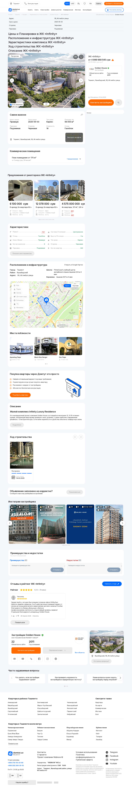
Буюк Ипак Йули (13, 733)
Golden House (119, 14)
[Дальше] (81, 437)
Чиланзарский (72, 702)
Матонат (99, 730)
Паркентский (71, 711)
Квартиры (99, 702)
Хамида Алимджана (15, 736)
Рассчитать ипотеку (115, 10)
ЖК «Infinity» (48, 175)
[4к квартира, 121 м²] (72, 209)
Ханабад (99, 739)
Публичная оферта (84, 760)
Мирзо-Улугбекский (44, 705)
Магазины (19, 307)
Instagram (113, 760)
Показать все (20, 622)
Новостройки (45, 10)
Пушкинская (12, 730)
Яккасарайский (72, 705)
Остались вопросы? (101, 661)
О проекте (41, 755)
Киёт (98, 733)
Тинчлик (40, 736)
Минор (69, 739)
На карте (98, 705)
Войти (99, 3)
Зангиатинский (42, 714)
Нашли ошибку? (22, 782)
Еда (17, 285)
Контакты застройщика (101, 102)
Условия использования (86, 752)
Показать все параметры (22, 253)
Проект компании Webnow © (50, 757)
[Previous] (75, 437)
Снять (36, 10)
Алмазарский (12, 702)
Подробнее (17, 425)
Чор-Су (39, 733)
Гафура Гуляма (42, 739)
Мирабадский (13, 705)
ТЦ (17, 304)
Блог (97, 714)
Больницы (20, 300)
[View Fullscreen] (80, 324)
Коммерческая (68, 10)
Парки (18, 289)
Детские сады (21, 296)
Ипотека (78, 10)
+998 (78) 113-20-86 (15, 763)
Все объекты (80, 652)
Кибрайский (71, 714)
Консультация (33, 4)
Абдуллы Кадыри (73, 730)
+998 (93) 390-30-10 (16, 765)
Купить (30, 10)
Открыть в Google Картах (73, 265)
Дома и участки (56, 10)
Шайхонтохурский (44, 711)
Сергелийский (13, 711)
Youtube (113, 763)
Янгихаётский (72, 708)
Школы (18, 293)
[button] (39, 219)
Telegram (113, 752)
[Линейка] (80, 308)
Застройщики (87, 10)
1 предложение (72, 159)
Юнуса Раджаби (72, 733)
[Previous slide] (12, 80)
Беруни (39, 730)
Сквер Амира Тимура (15, 739)
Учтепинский (12, 714)
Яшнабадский (13, 708)
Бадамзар (70, 736)
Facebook (113, 756)
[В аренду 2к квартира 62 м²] (20, 209)
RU (91, 4)
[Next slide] (81, 80)
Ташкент (16, 4)
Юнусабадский (42, 708)
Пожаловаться (74, 492)
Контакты (41, 752)
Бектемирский (42, 702)
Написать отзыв (110, 584)
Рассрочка (15, 56)
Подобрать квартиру (20, 395)
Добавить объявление (114, 3)
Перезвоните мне (55, 650)
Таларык (99, 736)
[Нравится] (81, 57)
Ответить (36, 616)
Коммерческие (100, 708)
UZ (20, 775)
